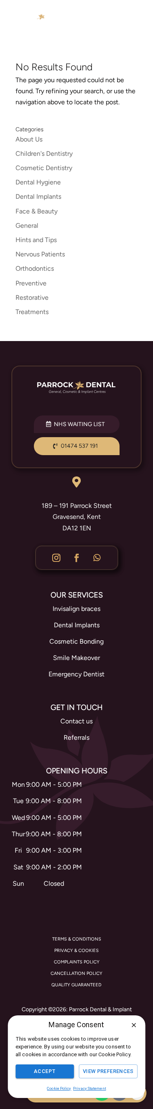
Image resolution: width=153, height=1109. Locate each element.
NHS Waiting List (79, 424)
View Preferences (108, 1071)
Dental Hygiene (38, 182)
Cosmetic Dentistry (44, 168)
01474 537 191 (79, 445)
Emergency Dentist (76, 674)
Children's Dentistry (44, 153)
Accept (44, 1071)
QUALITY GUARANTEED (76, 985)
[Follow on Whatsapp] (97, 558)
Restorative (32, 297)
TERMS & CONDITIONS (76, 939)
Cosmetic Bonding (76, 641)
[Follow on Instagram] (56, 558)
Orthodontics (35, 268)
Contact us (76, 721)
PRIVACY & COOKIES (76, 950)
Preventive (31, 283)
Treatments (32, 312)
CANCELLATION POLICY (76, 973)
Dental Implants (38, 196)
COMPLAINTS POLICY (77, 962)
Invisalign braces (76, 609)
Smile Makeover (76, 658)
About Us (29, 139)
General (27, 225)
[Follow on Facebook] (77, 558)
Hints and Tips (36, 240)
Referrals (76, 737)
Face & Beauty (37, 211)
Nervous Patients (40, 254)
